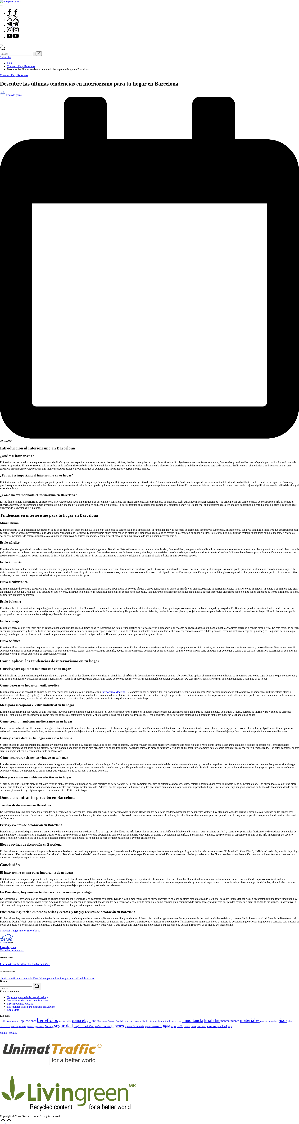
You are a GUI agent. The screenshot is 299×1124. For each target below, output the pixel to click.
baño (2, 930)
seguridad (63, 1025)
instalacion (212, 1021)
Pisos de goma (8, 947)
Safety (49, 1026)
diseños (153, 1021)
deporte (137, 1021)
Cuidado (111, 1021)
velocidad (201, 1026)
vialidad (222, 1026)
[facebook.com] (13, 13)
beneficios (47, 1020)
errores (173, 1021)
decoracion (127, 1021)
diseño (145, 1021)
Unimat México (8, 1032)
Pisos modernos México (20, 1003)
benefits (62, 1021)
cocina (8, 930)
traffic (180, 1026)
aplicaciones (28, 1021)
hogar (15, 930)
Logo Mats (13, 1009)
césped (118, 1021)
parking (273, 1021)
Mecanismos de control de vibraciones (28, 1000)
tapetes (117, 1025)
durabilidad (164, 1020)
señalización (103, 1026)
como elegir (81, 1020)
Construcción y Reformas (14, 75)
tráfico (187, 1026)
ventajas (212, 1026)
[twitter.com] (13, 19)
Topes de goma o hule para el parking (27, 997)
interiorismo (25, 930)
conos (95, 1021)
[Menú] (1, 5)
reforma (36, 930)
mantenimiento (229, 1021)
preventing (31, 1026)
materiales (250, 1020)
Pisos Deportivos (18, 1026)
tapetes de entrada (134, 1026)
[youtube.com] (13, 37)
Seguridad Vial (84, 1026)
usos (193, 1026)
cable (68, 1021)
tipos (166, 1026)
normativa (265, 1021)
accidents (4, 1021)
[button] (34, 54)
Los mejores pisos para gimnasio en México (31, 1006)
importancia (192, 1020)
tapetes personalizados (153, 1026)
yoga (230, 1026)
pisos (282, 1020)
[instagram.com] (13, 31)
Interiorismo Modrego (113, 691)
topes (173, 1026)
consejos (103, 1021)
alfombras (15, 1021)
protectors (40, 1026)
